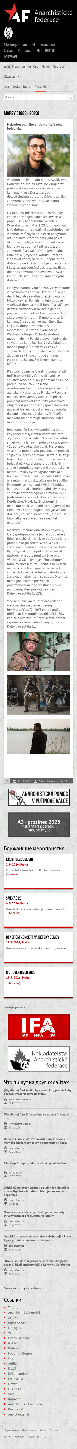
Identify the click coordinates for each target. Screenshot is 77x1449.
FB (38, 50)
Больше (12, 874)
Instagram (10, 56)
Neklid (13, 1343)
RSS (44, 1436)
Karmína (14, 1399)
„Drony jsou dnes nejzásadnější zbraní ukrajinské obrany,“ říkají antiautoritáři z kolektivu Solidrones (37, 1262)
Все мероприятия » (14, 1007)
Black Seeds (17, 1323)
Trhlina (13, 1307)
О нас (8, 50)
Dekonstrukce (18, 1373)
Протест (58, 66)
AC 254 (13, 1318)
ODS (11, 1358)
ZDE (39, 593)
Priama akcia (17, 1378)
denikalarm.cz (16, 1147)
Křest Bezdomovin (19, 859)
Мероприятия (15, 44)
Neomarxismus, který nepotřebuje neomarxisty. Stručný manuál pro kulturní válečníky (34, 1214)
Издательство (43, 44)
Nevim (13, 1384)
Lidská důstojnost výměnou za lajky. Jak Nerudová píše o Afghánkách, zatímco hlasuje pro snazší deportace (37, 1191)
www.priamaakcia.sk (20, 1099)
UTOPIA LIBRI (18, 1389)
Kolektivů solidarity (21, 626)
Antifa (12, 1363)
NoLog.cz (14, 1328)
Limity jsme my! (19, 1338)
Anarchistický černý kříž (24, 1312)
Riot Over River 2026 (20, 972)
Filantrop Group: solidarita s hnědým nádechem (35, 1163)
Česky (16, 86)
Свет (36, 66)
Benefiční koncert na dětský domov (32, 937)
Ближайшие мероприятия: (34, 848)
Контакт (24, 50)
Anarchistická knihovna (25, 1404)
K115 (12, 1368)
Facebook (20, 1436)
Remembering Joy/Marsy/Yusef (29, 607)
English (27, 86)
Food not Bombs (20, 1353)
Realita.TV (15, 1409)
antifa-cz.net (15, 1172)
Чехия (46, 66)
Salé (11, 1394)
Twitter (50, 50)
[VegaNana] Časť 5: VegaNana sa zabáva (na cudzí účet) (36, 1116)
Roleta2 (13, 1348)
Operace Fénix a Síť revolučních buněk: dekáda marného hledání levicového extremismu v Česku (36, 1140)
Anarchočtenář (18, 1414)
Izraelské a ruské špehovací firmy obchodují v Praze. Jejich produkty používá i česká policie (37, 1238)
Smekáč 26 (13, 898)
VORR (12, 1333)
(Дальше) (10, 76)
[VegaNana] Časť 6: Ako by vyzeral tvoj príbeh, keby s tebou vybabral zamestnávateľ (37, 1092)
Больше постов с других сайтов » (22, 1288)
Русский (40, 86)
